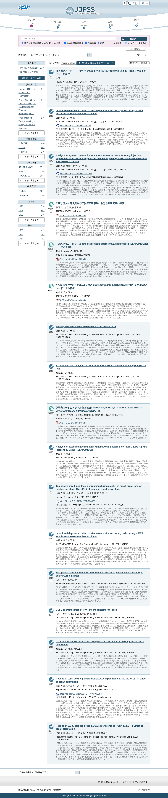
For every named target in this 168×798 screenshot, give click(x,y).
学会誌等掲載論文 (75, 43)
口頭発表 (92, 43)
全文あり (142, 43)
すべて (31, 21)
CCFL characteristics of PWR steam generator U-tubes (86, 610)
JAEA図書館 (144, 790)
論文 (84, 23)
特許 (136, 21)
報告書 (57, 23)
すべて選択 (55, 63)
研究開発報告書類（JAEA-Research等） (43, 43)
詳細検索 (136, 49)
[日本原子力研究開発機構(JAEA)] (24, 8)
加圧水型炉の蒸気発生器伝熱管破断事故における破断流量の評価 (90, 203)
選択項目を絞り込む (31, 78)
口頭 (110, 23)
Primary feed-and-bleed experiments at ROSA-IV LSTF (86, 326)
